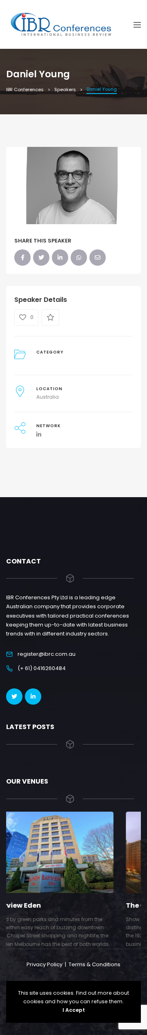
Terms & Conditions (94, 964)
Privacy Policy (44, 964)
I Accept (73, 1010)
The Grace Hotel (58, 905)
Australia (47, 396)
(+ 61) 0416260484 (42, 668)
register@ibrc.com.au (47, 654)
